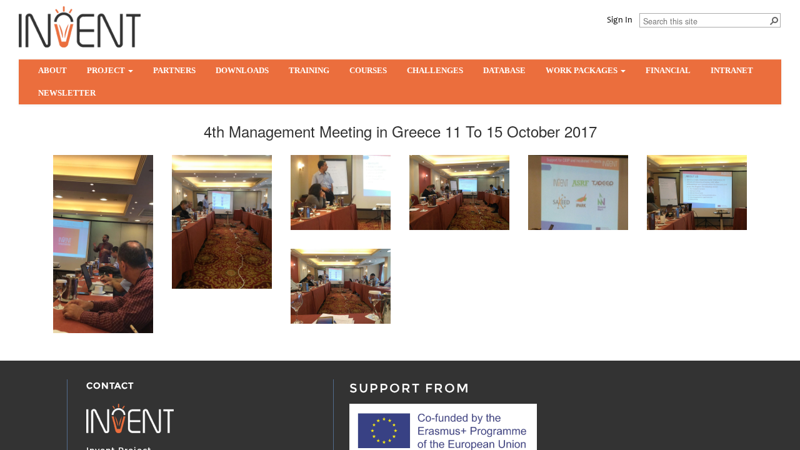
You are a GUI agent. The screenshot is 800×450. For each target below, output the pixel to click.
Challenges (435, 70)
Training (309, 70)
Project (107, 70)
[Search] (774, 20)
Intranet (732, 70)
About (52, 70)
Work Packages (582, 70)
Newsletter (67, 93)
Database (504, 70)
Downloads (242, 70)
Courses (368, 70)
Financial (668, 70)
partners (174, 70)
